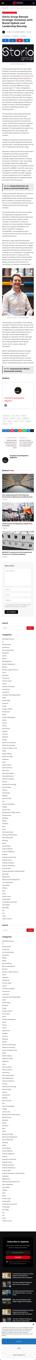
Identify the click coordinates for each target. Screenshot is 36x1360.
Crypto (4, 698)
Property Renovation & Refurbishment (13, 871)
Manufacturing (6, 815)
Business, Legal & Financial (9, 12)
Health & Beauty (7, 753)
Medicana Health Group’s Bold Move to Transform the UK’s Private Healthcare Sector (10, 443)
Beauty (4, 658)
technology (5, 907)
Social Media (6, 885)
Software (4, 888)
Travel (4, 916)
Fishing (4, 726)
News (3, 826)
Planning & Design (7, 832)
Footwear (5, 731)
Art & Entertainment (8, 650)
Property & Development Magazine (16, 32)
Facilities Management (8, 717)
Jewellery (4, 795)
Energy (4, 706)
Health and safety (7, 756)
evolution (5, 418)
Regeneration (6, 877)
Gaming (4, 740)
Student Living (6, 896)
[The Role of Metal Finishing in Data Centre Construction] (6, 1284)
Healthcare (5, 759)
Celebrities (5, 675)
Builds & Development (8, 664)
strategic (28, 421)
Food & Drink (6, 728)
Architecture (5, 647)
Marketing (5, 818)
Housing (4, 781)
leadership (26, 418)
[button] (33, 1324)
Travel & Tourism (7, 919)
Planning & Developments (9, 835)
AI (2, 642)
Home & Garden (7, 765)
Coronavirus (5, 692)
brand (17, 415)
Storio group (25, 76)
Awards (4, 656)
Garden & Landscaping (9, 742)
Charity (4, 684)
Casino (4, 672)
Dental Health (6, 700)
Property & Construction (9, 857)
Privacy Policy (17, 1263)
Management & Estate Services (11, 812)
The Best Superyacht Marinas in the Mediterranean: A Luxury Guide (22, 1293)
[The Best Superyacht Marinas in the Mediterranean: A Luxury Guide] (6, 1293)
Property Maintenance (8, 865)
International (6, 793)
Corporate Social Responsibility (11, 695)
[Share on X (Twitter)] (12, 40)
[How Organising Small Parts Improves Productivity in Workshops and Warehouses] (18, 483)
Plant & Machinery (7, 837)
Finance (4, 723)
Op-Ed (4, 829)
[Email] (5, 405)
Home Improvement (8, 773)
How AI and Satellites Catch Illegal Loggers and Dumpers (22, 1300)
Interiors (4, 790)
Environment (6, 712)
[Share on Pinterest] (19, 40)
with (10, 424)
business (23, 415)
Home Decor (5, 770)
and (13, 415)
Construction (6, 689)
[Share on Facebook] (5, 40)
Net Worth (5, 823)
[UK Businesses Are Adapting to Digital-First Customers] (18, 512)
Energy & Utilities (7, 709)
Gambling (5, 737)
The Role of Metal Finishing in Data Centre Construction (22, 1283)
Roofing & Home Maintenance (11, 879)
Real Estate (5, 874)
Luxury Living (6, 809)
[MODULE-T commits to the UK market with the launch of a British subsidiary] (18, 540)
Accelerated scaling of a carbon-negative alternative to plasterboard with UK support (23, 1275)
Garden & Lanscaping (8, 745)
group (19, 418)
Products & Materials (8, 851)
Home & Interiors (7, 767)
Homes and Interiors (8, 779)
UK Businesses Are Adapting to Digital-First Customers (17, 525)
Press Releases (6, 846)
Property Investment (8, 863)
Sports (4, 893)
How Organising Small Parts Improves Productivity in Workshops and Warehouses (17, 496)
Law (3, 801)
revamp (10, 421)
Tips (3, 910)
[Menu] (3, 3)
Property (4, 854)
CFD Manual (5, 678)
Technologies (6, 905)
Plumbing (5, 840)
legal (4, 421)
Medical (4, 821)
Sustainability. (6, 899)
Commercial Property (8, 686)
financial (13, 418)
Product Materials (7, 849)
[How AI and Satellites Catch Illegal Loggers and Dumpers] (6, 1301)
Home (11, 8)
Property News (6, 868)
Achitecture (6, 415)
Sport (3, 891)
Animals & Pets (6, 644)
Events (4, 714)
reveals (16, 421)
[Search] (33, 3)
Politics (4, 843)
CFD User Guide (6, 681)
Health (4, 751)
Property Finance (7, 860)
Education (5, 703)
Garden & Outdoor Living (9, 748)
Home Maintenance (8, 776)
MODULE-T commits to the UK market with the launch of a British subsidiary (17, 553)
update (5, 424)
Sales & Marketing (7, 882)
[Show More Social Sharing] (32, 40)
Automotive (5, 653)
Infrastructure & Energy (9, 784)
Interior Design (6, 787)
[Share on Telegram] (26, 40)
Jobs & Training (6, 798)
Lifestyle (4, 807)
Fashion (4, 720)
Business (4, 667)
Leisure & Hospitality (8, 804)
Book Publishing (7, 661)
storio (22, 421)
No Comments (6, 36)
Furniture (5, 734)
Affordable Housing (8, 639)
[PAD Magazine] (18, 3)
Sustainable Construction (9, 902)
